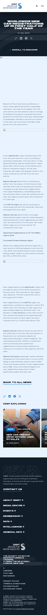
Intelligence (12, 527)
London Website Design (24, 609)
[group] (21, 428)
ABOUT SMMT (12, 500)
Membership (11, 516)
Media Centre (12, 506)
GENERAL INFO (12, 532)
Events (8, 511)
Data (6, 521)
